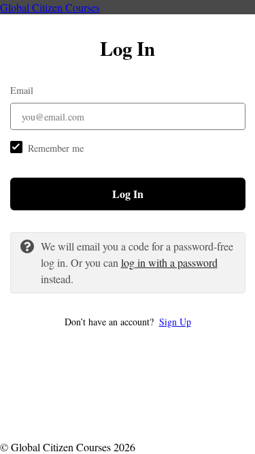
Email (21, 90)
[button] (127, 321)
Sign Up (175, 321)
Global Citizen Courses (50, 7)
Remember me (56, 148)
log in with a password (169, 262)
